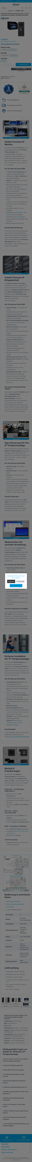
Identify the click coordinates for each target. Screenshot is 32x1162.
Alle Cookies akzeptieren (16, 585)
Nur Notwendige (20, 581)
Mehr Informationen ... (16, 577)
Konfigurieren (11, 581)
